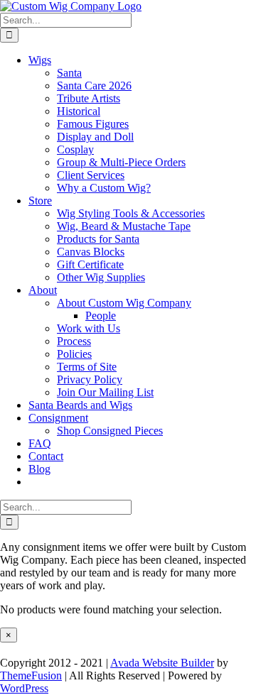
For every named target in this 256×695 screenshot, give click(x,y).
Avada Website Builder (162, 663)
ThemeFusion (31, 675)
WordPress (24, 688)
